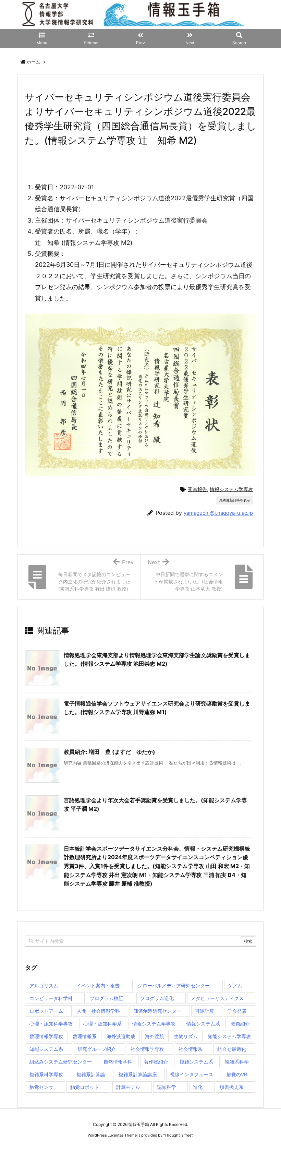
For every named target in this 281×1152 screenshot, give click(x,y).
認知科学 (166, 1087)
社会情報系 (191, 1049)
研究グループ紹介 (96, 1049)
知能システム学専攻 (229, 1036)
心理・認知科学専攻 (51, 1023)
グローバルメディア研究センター (174, 985)
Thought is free (177, 1135)
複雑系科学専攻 (46, 1074)
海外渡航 (154, 1036)
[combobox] (140, 941)
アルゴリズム (43, 985)
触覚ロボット (84, 1087)
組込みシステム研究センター (60, 1062)
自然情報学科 (117, 1062)
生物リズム (186, 1036)
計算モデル (128, 1087)
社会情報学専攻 (147, 1049)
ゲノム (235, 985)
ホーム (33, 61)
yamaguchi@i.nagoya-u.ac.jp (218, 513)
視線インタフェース (191, 1074)
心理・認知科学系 (102, 1023)
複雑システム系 (196, 1062)
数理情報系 (85, 1036)
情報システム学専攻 (231, 489)
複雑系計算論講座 (138, 1074)
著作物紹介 (156, 1062)
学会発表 (237, 1011)
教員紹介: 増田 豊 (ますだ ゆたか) (109, 751)
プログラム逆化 (157, 998)
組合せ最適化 (231, 1049)
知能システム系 (46, 1049)
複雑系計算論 (90, 1074)
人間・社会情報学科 (98, 1011)
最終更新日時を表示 (234, 500)
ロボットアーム (46, 1011)
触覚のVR (237, 1074)
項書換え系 (232, 1087)
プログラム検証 (106, 998)
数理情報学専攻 (46, 1036)
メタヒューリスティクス (217, 998)
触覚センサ (41, 1087)
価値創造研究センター (157, 1011)
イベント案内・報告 (98, 985)
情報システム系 (203, 1023)
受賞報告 (197, 489)
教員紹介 (240, 1023)
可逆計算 (204, 1011)
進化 (198, 1087)
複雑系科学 (237, 1062)
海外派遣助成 (121, 1036)
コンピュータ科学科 (51, 998)
